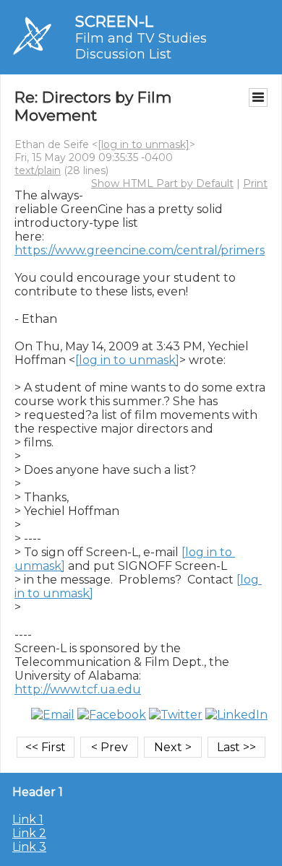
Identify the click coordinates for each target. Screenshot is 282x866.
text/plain (37, 170)
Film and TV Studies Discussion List (141, 46)
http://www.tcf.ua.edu (77, 689)
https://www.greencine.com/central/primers (139, 250)
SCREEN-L (114, 21)
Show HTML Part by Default (162, 183)
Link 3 (29, 847)
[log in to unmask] (143, 144)
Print (255, 183)
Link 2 (29, 833)
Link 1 (27, 819)
